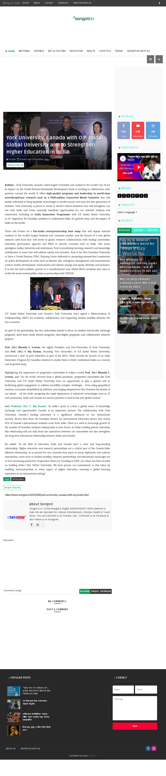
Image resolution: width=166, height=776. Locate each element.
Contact (49, 2)
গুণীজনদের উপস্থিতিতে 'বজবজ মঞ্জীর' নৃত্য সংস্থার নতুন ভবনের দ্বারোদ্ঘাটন (136, 302)
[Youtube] (159, 748)
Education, (39, 159)
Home (25, 2)
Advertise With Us (138, 51)
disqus (95, 591)
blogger (84, 591)
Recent (138, 230)
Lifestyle (105, 51)
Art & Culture (57, 51)
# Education (18, 479)
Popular (124, 230)
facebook (105, 591)
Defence (39, 51)
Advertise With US (82, 2)
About (37, 2)
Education (76, 51)
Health (91, 51)
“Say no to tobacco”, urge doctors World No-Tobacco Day (137, 243)
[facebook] (159, 3)
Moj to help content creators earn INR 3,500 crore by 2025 (138, 283)
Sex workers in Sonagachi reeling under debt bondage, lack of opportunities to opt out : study (138, 267)
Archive (153, 230)
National (24, 51)
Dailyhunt (63, 2)
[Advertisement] (83, 36)
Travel (119, 51)
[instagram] (153, 748)
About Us (11, 748)
